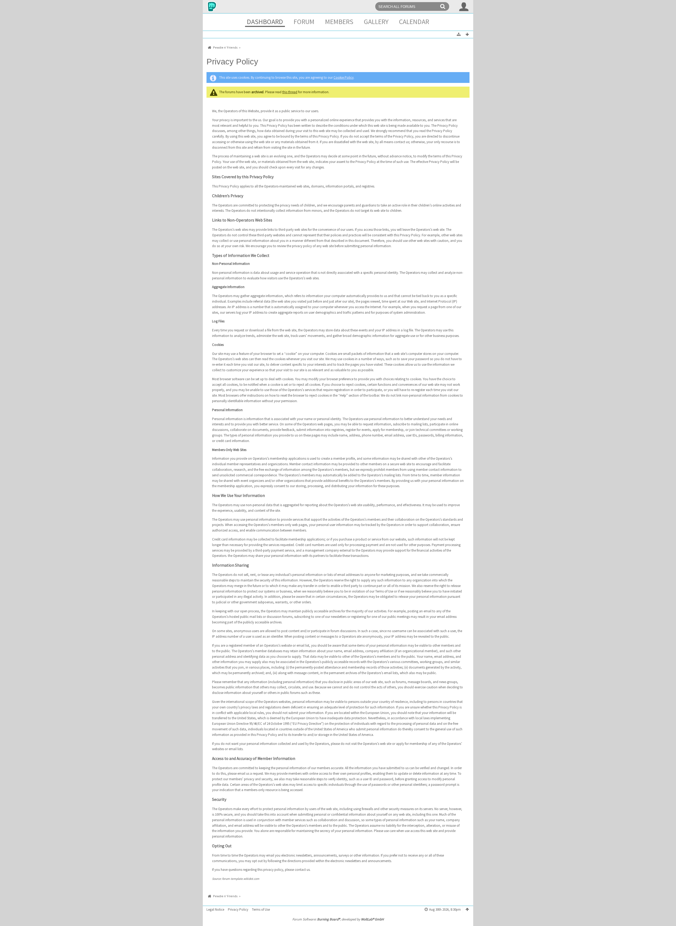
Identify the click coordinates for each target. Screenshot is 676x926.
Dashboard (265, 21)
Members (339, 21)
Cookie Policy (344, 77)
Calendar (414, 21)
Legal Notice (215, 909)
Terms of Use (261, 909)
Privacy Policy (238, 909)
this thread (289, 92)
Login (464, 6)
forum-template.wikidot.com (240, 879)
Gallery (376, 21)
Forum (304, 21)
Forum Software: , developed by (338, 919)
